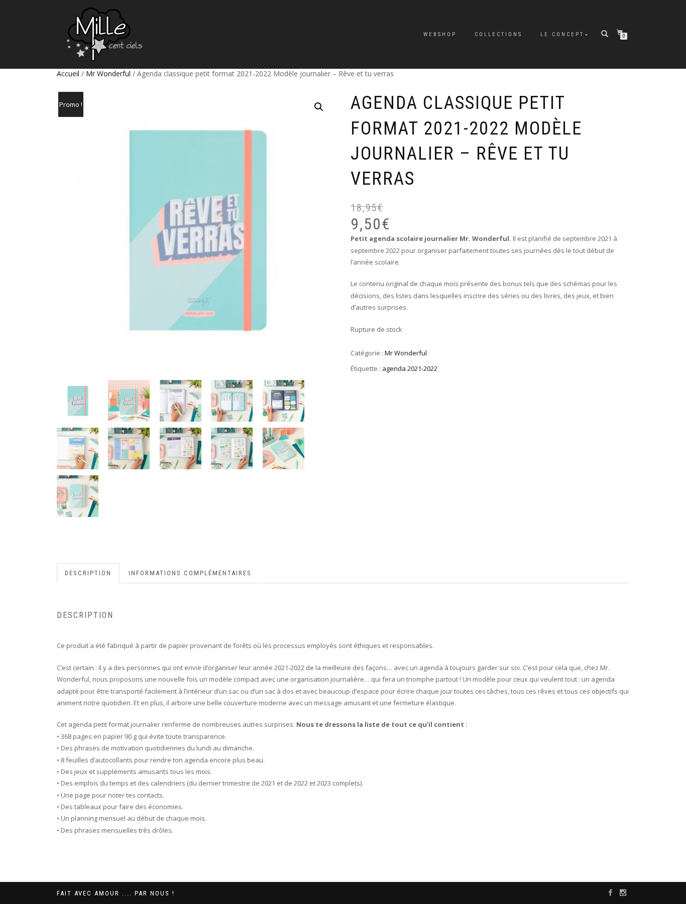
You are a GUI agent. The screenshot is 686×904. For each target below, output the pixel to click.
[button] (319, 107)
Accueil (68, 73)
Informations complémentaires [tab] (190, 573)
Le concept (562, 34)
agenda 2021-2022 (409, 368)
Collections (498, 34)
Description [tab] (88, 573)
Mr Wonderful (108, 73)
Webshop (439, 34)
